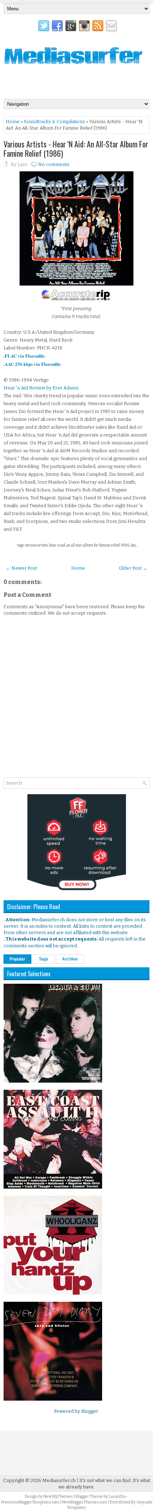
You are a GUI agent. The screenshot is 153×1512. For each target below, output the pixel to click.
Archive (70, 959)
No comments (53, 164)
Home (13, 121)
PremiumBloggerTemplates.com (30, 1502)
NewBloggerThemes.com (84, 1502)
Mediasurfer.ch (58, 1480)
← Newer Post (21, 568)
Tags (43, 959)
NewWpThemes (58, 1496)
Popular (17, 959)
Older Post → (133, 568)
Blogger (89, 1411)
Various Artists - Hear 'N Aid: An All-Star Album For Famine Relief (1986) (76, 148)
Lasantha (117, 1496)
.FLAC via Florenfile (24, 355)
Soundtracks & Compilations (54, 121)
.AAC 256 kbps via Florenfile (32, 364)
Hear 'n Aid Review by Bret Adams (41, 387)
